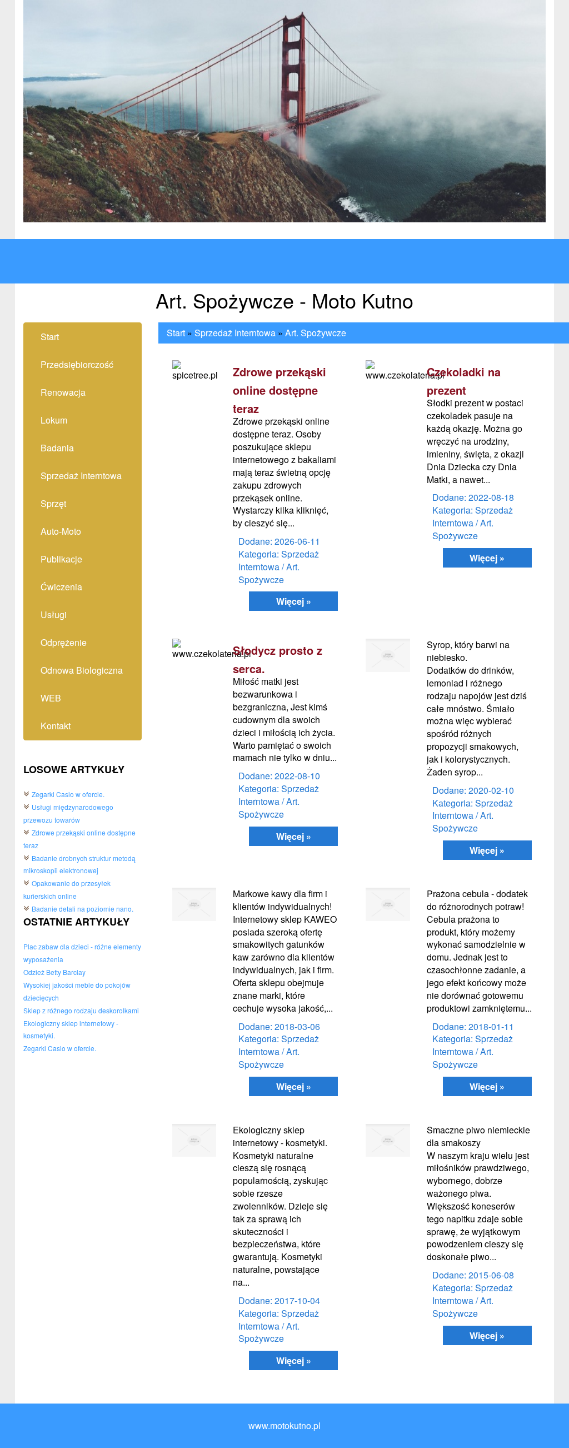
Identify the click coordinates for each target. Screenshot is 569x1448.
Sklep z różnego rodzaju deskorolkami (81, 1010)
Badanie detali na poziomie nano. (82, 908)
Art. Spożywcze (315, 332)
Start (176, 332)
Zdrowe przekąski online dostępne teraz (279, 390)
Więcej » (293, 601)
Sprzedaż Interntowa (235, 332)
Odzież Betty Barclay (54, 972)
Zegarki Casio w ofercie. (68, 794)
